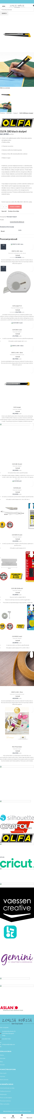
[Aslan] (17, 557)
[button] (31, 248)
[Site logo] (17, 6)
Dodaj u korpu (15, 206)
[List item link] (17, 1033)
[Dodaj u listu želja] (31, 245)
